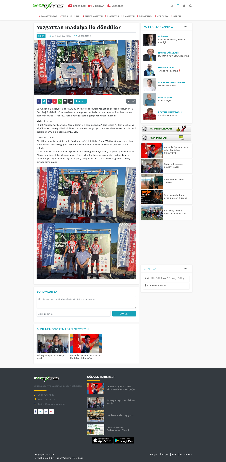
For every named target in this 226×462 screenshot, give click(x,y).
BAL (78, 16)
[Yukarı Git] (217, 453)
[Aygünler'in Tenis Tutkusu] (152, 181)
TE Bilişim (77, 458)
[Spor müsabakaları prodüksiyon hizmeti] (152, 197)
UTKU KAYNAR (166, 67)
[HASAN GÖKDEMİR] (150, 55)
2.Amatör (129, 16)
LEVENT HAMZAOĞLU (170, 112)
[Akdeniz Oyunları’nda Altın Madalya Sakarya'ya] (86, 343)
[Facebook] (35, 411)
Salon (177, 16)
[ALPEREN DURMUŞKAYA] (150, 84)
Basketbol (146, 16)
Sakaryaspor (49, 16)
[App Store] (102, 440)
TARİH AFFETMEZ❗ (169, 70)
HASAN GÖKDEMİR (168, 52)
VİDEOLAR (98, 6)
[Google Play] (123, 440)
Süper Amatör (94, 16)
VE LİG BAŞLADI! (167, 115)
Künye (153, 454)
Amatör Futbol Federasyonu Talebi (118, 429)
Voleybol (163, 16)
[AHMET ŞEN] (150, 99)
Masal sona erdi (167, 85)
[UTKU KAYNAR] (150, 69)
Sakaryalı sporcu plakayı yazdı (173, 165)
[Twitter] (40, 411)
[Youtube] (51, 411)
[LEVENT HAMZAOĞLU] (150, 114)
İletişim (164, 454)
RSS (174, 454)
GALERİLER (79, 6)
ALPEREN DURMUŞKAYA (171, 82)
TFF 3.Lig (66, 16)
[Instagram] (46, 411)
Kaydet (81, 101)
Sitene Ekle (186, 454)
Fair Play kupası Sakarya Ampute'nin (175, 212)
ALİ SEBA (163, 36)
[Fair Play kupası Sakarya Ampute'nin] (152, 212)
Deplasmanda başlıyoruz (121, 415)
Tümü (185, 26)
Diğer (41, 36)
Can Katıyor (165, 100)
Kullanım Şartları (156, 285)
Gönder (124, 313)
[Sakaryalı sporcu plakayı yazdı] (53, 343)
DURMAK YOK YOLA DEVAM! (173, 56)
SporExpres (84, 36)
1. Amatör (113, 16)
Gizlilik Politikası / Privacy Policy (165, 278)
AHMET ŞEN (165, 97)
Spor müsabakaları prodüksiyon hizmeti (175, 196)
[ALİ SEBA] (150, 40)
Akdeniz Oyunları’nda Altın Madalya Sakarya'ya (85, 356)
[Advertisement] (166, 242)
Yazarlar (117, 6)
